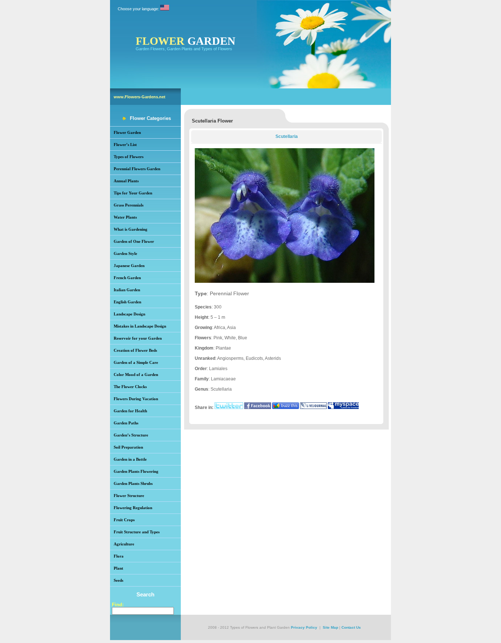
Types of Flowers (128, 156)
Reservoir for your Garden (138, 338)
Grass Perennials (128, 205)
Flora (119, 556)
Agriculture (124, 544)
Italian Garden (127, 290)
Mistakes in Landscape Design (140, 326)
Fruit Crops (124, 520)
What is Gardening (130, 229)
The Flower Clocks (130, 386)
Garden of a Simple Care (136, 362)
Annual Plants (126, 181)
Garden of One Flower (134, 241)
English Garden (127, 302)
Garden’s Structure (131, 435)
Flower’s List (125, 144)
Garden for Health (130, 411)
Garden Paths (126, 423)
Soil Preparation (128, 447)
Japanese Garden (129, 265)
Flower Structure (129, 495)
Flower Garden (127, 132)
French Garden (127, 277)
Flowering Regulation (133, 507)
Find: (118, 604)
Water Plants (125, 217)
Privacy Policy (304, 627)
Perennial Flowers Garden (137, 169)
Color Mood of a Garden (136, 374)
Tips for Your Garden (133, 193)
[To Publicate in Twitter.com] (229, 407)
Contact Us (351, 627)
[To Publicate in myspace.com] (343, 407)
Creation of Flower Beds (135, 350)
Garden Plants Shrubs (133, 483)
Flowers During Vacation (136, 399)
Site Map (330, 627)
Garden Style (125, 253)
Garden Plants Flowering (136, 471)
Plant (118, 568)
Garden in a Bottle (130, 459)
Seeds (118, 580)
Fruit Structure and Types (137, 532)
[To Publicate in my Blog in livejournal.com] (313, 407)
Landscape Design (129, 314)
